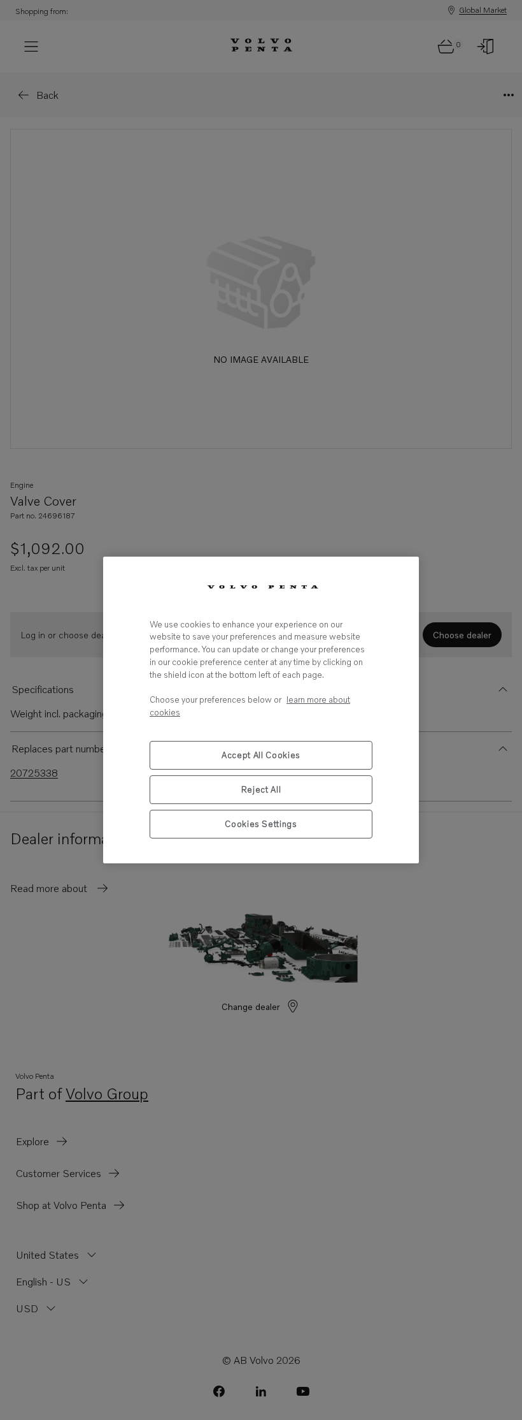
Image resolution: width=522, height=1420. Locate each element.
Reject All (261, 789)
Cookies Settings (261, 824)
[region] (261, 710)
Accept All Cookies (261, 755)
